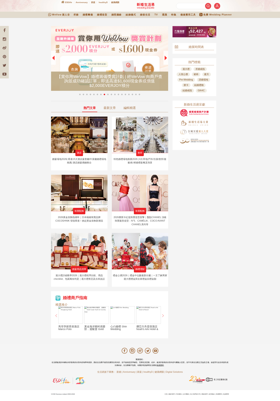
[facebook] (4, 30)
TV (156, 14)
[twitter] (4, 65)
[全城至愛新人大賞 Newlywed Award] (194, 132)
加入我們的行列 (195, 394)
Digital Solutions (174, 372)
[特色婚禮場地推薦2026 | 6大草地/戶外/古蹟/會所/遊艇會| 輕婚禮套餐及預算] (140, 135)
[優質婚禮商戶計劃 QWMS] (194, 112)
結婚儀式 (131, 14)
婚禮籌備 (88, 14)
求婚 (76, 14)
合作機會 (186, 394)
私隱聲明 (219, 394)
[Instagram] (4, 39)
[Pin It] (4, 56)
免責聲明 (160, 365)
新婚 (119, 372)
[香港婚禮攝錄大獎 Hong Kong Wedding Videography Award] (194, 141)
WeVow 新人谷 (61, 14)
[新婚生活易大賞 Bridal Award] (194, 123)
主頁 (165, 394)
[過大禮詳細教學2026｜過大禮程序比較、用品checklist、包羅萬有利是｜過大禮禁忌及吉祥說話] (79, 251)
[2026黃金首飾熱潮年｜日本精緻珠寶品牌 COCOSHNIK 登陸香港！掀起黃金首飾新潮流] (79, 193)
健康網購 (115, 2)
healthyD (103, 2)
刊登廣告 (179, 394)
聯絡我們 (205, 394)
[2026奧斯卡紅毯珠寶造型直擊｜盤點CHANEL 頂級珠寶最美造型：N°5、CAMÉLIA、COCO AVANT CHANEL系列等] (140, 193)
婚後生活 (145, 14)
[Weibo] (4, 47)
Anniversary (82, 2)
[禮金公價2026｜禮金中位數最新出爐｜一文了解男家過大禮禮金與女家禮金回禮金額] (140, 251)
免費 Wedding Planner (217, 14)
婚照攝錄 (116, 14)
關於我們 (172, 394)
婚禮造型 (102, 14)
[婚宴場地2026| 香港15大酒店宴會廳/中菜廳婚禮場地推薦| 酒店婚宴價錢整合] (79, 135)
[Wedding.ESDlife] (145, 6)
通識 (164, 14)
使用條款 (212, 394)
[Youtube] (4, 74)
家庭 (93, 2)
